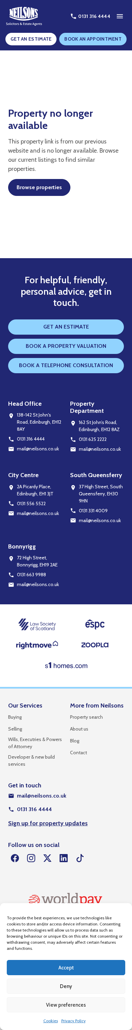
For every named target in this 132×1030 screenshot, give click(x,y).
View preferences (66, 1005)
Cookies (50, 1020)
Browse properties (39, 187)
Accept (66, 968)
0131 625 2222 (93, 439)
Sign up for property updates (48, 823)
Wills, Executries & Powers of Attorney (35, 742)
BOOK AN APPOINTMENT (93, 39)
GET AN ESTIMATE (31, 39)
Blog (74, 741)
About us (79, 729)
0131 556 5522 (31, 503)
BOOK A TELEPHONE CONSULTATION (66, 365)
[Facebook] (15, 858)
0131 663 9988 (31, 575)
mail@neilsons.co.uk (38, 449)
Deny (66, 986)
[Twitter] (47, 858)
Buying (15, 717)
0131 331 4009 (93, 511)
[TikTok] (80, 858)
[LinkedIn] (63, 858)
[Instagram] (31, 858)
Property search (86, 717)
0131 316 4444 (31, 439)
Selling (15, 729)
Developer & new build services (31, 760)
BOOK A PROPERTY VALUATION (66, 346)
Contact (78, 752)
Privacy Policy (73, 1020)
